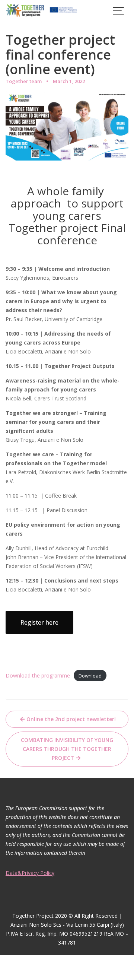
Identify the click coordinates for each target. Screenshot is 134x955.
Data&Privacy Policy (30, 872)
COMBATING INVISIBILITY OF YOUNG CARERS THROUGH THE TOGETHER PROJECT (67, 748)
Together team (24, 81)
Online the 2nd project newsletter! (71, 719)
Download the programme (38, 675)
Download (90, 675)
